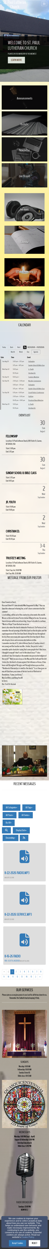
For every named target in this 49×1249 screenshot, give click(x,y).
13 (22, 976)
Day (28, 351)
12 (17, 976)
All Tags (28, 807)
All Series (25, 815)
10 (8, 976)
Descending (10, 838)
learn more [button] (16, 60)
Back (11, 347)
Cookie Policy (27, 1237)
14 (26, 976)
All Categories (11, 807)
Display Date (21, 830)
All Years (9, 815)
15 (31, 976)
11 (12, 976)
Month (13, 351)
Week (21, 351)
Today (4, 347)
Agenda (36, 351)
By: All (8, 822)
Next (18, 347)
